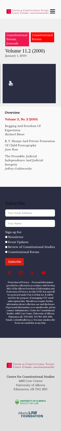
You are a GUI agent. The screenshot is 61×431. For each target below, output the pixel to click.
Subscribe (14, 261)
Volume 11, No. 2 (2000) (21, 119)
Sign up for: (13, 232)
